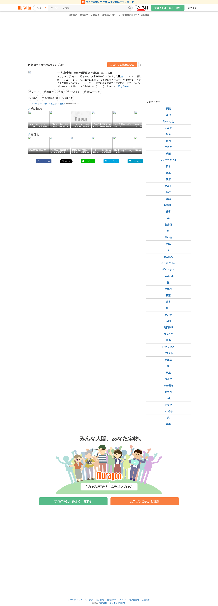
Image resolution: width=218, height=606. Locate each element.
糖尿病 (168, 359)
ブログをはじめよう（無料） (73, 501)
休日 (168, 308)
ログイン (192, 7)
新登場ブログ (108, 14)
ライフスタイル (168, 160)
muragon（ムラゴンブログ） (112, 602)
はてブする (113, 161)
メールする (137, 161)
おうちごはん (168, 263)
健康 (168, 179)
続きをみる (123, 86)
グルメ (168, 185)
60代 (168, 140)
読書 (168, 301)
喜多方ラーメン (93, 91)
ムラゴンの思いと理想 (144, 501)
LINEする (89, 161)
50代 (168, 114)
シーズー (36, 91)
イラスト (168, 353)
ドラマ (168, 404)
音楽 (168, 295)
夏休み (168, 288)
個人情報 (100, 599)
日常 (168, 166)
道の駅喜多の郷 (51, 98)
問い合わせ (134, 599)
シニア (168, 127)
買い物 (168, 237)
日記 (168, 108)
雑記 (168, 198)
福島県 (35, 98)
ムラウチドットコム (77, 599)
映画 (168, 153)
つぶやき (168, 411)
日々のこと (168, 121)
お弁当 (168, 224)
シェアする (45, 161)
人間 (168, 321)
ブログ (168, 147)
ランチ (168, 314)
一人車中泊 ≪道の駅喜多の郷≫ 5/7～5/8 (84, 72)
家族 (168, 372)
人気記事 (95, 14)
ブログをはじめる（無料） (168, 7)
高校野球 (168, 327)
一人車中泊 (74, 91)
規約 (91, 599)
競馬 (168, 340)
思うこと (168, 333)
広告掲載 (146, 599)
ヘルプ (123, 599)
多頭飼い (50, 91)
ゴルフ (168, 379)
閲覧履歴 (145, 14)
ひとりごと (168, 346)
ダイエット (168, 269)
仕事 (168, 211)
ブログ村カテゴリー (128, 14)
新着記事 (84, 14)
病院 (168, 243)
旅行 (168, 192)
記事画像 (73, 14)
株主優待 (168, 385)
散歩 (168, 172)
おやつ (168, 392)
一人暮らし (168, 275)
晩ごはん (168, 256)
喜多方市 (69, 98)
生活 (168, 134)
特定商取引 (112, 599)
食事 (168, 424)
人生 (168, 398)
